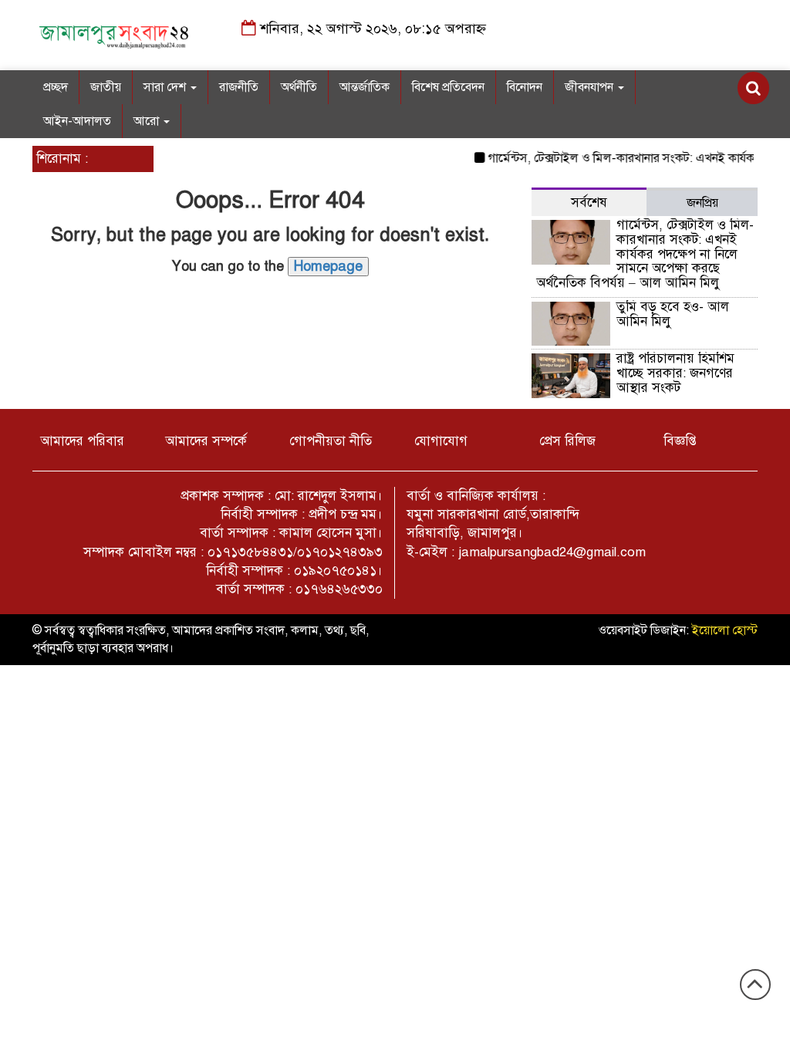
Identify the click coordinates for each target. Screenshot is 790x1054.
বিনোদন (524, 87)
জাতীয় (105, 87)
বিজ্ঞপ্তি (680, 441)
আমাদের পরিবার (82, 441)
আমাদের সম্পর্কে (206, 441)
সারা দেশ (166, 87)
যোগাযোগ (441, 441)
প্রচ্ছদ (55, 87)
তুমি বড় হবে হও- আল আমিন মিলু (672, 314)
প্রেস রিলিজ (567, 441)
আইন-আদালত (77, 121)
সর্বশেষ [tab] (589, 202)
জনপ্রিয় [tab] (702, 203)
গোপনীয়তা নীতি (330, 441)
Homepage (328, 266)
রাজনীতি (238, 87)
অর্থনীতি (299, 87)
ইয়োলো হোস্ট (725, 630)
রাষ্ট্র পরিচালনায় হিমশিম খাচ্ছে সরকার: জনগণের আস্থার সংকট (675, 372)
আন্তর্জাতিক (364, 87)
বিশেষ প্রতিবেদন (448, 87)
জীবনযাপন (590, 87)
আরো (147, 121)
